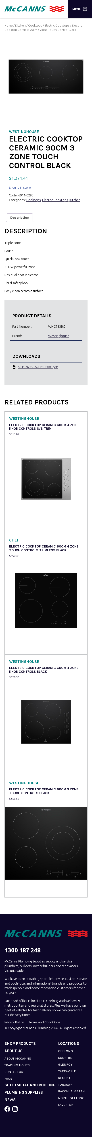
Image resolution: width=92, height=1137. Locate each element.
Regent (64, 1078)
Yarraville (67, 1071)
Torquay (65, 1085)
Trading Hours (17, 1065)
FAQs (8, 1079)
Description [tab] (19, 217)
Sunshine (66, 1058)
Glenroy (65, 1064)
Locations (68, 1043)
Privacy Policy (14, 1022)
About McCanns (17, 1058)
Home (8, 25)
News (10, 1100)
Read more (18, 527)
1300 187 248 (22, 950)
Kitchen (20, 25)
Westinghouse (58, 336)
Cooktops (35, 25)
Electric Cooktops (57, 25)
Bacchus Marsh (71, 1091)
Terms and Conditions (44, 1022)
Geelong (65, 1051)
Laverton (66, 1105)
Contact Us (13, 1072)
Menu (76, 9)
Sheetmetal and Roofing (29, 1085)
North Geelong (71, 1098)
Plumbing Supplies (23, 1092)
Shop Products (20, 1043)
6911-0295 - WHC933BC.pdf (38, 367)
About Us (13, 1051)
